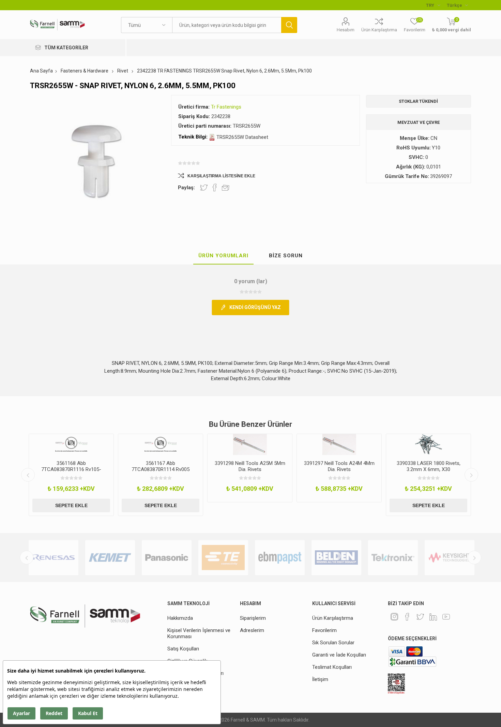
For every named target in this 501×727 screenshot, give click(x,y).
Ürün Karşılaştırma (379, 29)
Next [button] (471, 475)
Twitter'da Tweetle (204, 187)
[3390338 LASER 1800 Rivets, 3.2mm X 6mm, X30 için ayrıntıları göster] (428, 444)
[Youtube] (446, 616)
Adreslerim (252, 630)
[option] (71, 475)
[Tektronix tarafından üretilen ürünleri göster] (392, 558)
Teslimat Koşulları (332, 667)
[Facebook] (407, 616)
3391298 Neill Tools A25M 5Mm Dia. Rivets (250, 466)
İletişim (320, 679)
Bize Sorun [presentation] (286, 256)
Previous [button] (28, 475)
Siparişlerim (253, 618)
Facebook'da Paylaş (214, 187)
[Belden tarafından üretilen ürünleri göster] (336, 558)
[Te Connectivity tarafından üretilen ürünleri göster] (223, 558)
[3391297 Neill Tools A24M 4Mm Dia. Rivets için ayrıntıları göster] (339, 444)
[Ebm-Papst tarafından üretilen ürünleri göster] (279, 558)
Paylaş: (186, 187)
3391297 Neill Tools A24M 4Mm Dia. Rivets (339, 466)
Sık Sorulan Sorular (333, 643)
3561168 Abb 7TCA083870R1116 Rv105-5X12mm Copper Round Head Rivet (71, 472)
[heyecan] (420, 616)
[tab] (223, 255)
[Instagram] (394, 616)
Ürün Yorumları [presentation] (223, 256)
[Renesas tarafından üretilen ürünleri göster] (53, 558)
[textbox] (226, 25)
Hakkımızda (180, 618)
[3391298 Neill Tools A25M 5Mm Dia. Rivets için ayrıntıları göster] (250, 444)
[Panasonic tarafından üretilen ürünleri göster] (166, 558)
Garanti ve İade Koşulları (339, 655)
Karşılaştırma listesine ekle (221, 176)
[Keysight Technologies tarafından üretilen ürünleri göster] (449, 558)
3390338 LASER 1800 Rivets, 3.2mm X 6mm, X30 (428, 466)
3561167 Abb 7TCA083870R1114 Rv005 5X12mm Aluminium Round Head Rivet (160, 472)
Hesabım (345, 29)
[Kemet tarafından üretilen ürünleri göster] (110, 558)
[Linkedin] (433, 616)
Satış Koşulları (183, 649)
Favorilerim (324, 630)
